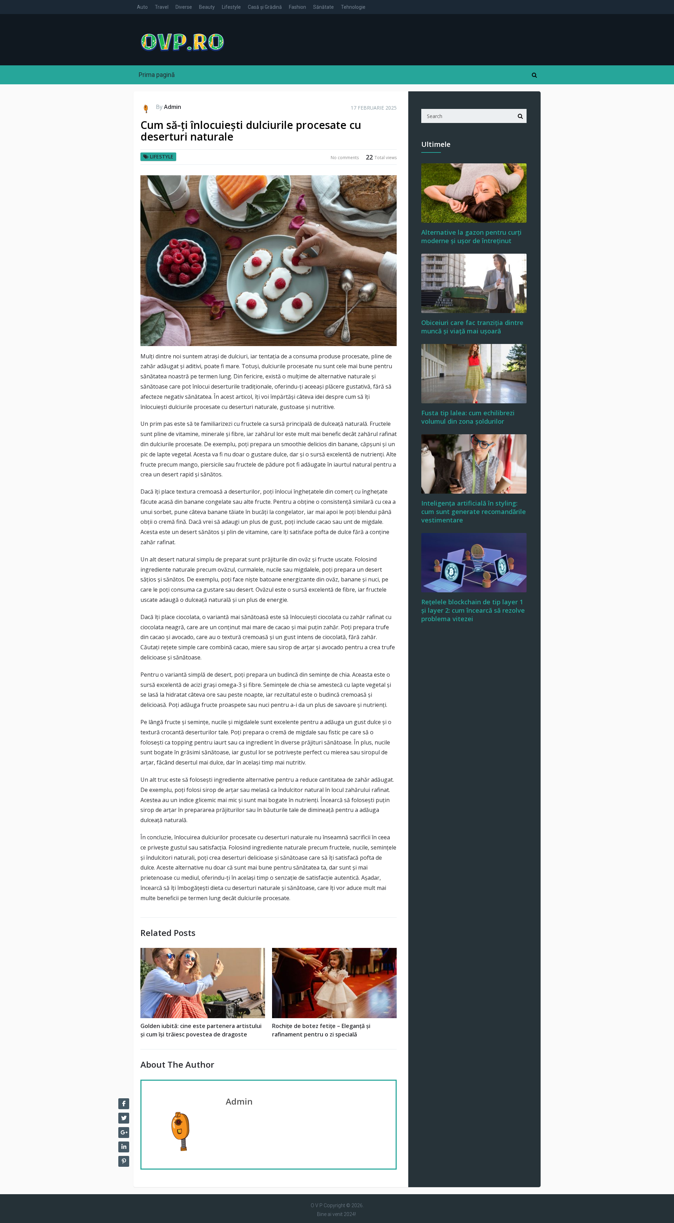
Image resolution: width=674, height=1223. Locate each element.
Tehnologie (353, 7)
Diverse (184, 7)
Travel (161, 7)
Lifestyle (231, 7)
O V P (317, 1205)
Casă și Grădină (265, 7)
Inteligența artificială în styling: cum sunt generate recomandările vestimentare (473, 511)
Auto (142, 7)
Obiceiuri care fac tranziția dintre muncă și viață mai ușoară (472, 326)
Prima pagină (157, 74)
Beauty (207, 7)
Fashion (297, 7)
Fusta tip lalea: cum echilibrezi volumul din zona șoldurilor (468, 417)
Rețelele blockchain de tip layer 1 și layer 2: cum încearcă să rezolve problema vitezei (473, 610)
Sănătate (323, 7)
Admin (172, 107)
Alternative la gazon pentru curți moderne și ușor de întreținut (471, 236)
